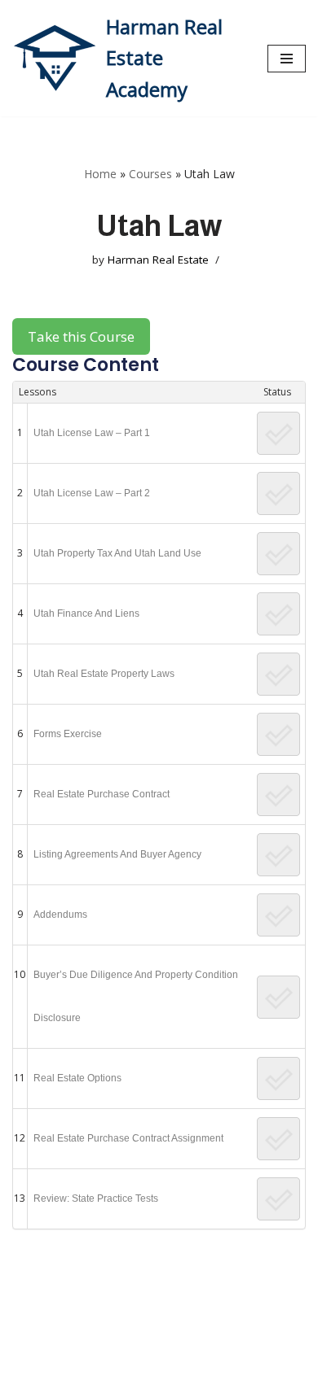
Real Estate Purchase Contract (101, 794)
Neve (27, 1368)
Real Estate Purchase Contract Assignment (128, 1138)
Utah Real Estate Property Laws (103, 673)
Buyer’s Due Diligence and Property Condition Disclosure (135, 996)
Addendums (60, 914)
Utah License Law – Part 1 (91, 433)
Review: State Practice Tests (95, 1198)
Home (100, 173)
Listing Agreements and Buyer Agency (117, 854)
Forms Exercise (67, 734)
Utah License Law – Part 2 (91, 493)
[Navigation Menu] (286, 58)
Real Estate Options (77, 1078)
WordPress (161, 1368)
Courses (150, 173)
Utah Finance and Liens (86, 613)
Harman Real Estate (158, 259)
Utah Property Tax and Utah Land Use (117, 553)
